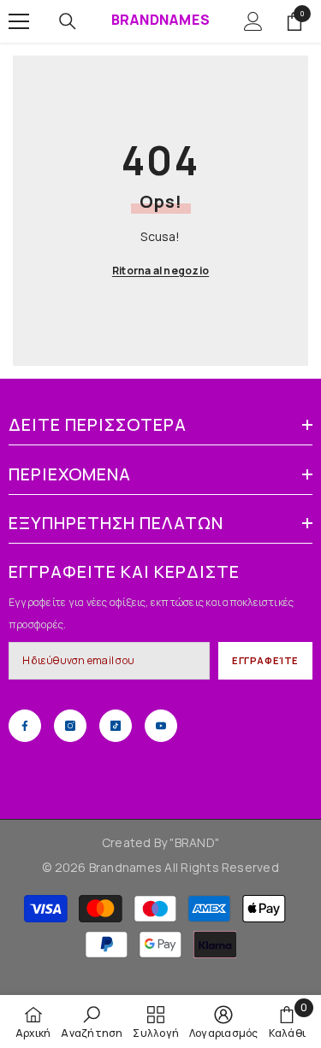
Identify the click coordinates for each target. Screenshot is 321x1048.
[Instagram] (70, 725)
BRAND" (197, 842)
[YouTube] (161, 725)
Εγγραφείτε (265, 660)
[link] (91, 1021)
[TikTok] (115, 725)
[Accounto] (253, 21)
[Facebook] (25, 725)
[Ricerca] (67, 21)
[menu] (19, 21)
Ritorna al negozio (160, 270)
